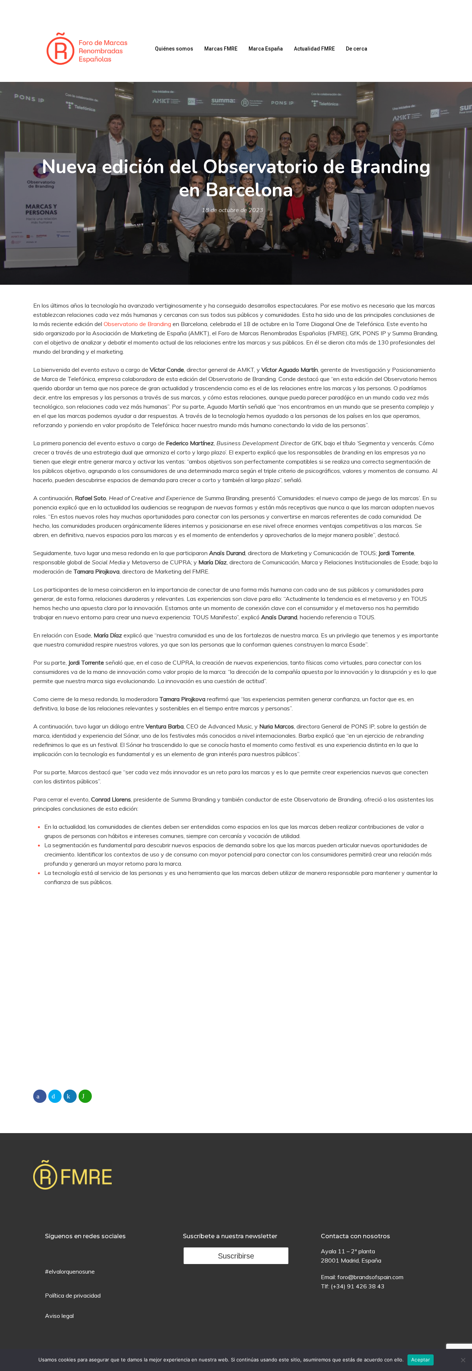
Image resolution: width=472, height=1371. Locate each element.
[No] (462, 1360)
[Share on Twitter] (55, 1096)
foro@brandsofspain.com (370, 1277)
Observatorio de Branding (137, 324)
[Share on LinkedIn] (70, 1096)
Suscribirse (236, 1256)
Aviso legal (59, 1315)
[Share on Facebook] (39, 1096)
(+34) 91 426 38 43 (358, 1286)
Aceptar (420, 1360)
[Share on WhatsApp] (85, 1096)
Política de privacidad (73, 1295)
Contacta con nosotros (355, 1236)
